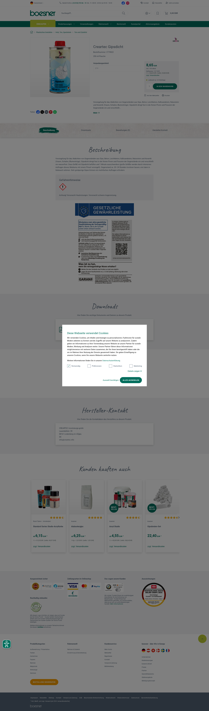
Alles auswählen (131, 380)
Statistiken (117, 366)
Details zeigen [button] (134, 371)
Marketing (138, 366)
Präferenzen (96, 366)
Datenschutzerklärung (111, 360)
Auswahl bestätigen (111, 380)
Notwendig (75, 366)
